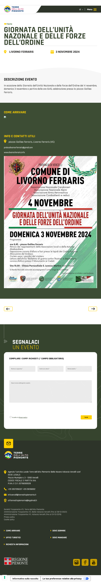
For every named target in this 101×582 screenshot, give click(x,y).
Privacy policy (23, 417)
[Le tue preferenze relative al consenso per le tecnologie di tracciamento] (4, 577)
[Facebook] (85, 562)
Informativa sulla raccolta (25, 578)
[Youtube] (93, 562)
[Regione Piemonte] (16, 561)
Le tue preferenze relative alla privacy (62, 578)
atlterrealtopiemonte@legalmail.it (22, 500)
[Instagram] (76, 562)
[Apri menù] (92, 9)
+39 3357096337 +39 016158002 (21, 489)
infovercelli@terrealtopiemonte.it (22, 494)
